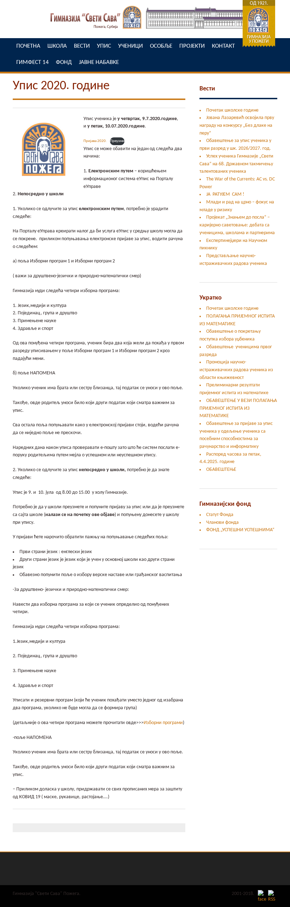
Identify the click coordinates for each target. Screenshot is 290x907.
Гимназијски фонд (225, 504)
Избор (150, 722)
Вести (207, 88)
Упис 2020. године (61, 86)
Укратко (210, 298)
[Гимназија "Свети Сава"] (145, 30)
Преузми (117, 141)
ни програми (169, 722)
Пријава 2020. (95, 141)
